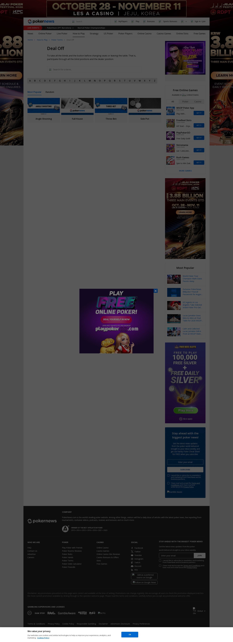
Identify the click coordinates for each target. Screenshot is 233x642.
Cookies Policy (43, 638)
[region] (116, 634)
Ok (130, 634)
